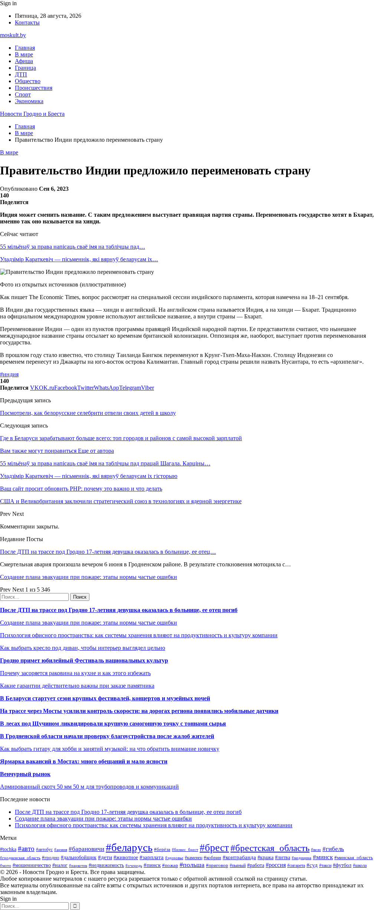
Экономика (29, 101)
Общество (27, 81)
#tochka (8, 849)
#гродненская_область (20, 857)
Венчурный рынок (25, 774)
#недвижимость (106, 865)
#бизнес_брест (185, 849)
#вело (316, 849)
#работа (255, 865)
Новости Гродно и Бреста (32, 114)
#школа (360, 865)
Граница (25, 68)
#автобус (44, 849)
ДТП (21, 74)
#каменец (193, 857)
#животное (126, 857)
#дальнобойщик (78, 857)
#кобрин (212, 857)
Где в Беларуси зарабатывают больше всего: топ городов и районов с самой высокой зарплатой (121, 438)
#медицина (301, 857)
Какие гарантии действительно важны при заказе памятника (77, 685)
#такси (325, 865)
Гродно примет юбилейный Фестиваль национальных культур (84, 660)
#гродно (50, 857)
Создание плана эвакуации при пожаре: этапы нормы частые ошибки (88, 577)
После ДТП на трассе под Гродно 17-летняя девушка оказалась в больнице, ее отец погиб (119, 610)
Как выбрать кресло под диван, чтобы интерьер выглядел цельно (82, 648)
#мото (5, 865)
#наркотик (78, 865)
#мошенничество (32, 865)
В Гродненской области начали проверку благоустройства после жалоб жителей (107, 736)
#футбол (342, 865)
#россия (276, 865)
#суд (312, 865)
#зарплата (152, 857)
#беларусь (129, 847)
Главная (25, 48)
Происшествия (33, 88)
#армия (60, 850)
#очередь (133, 865)
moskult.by (13, 35)
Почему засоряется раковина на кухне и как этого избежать (75, 673)
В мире (24, 54)
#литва (282, 857)
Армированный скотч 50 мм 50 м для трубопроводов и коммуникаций (89, 786)
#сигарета (296, 865)
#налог (60, 865)
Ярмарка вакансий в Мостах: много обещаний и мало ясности (83, 761)
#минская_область (353, 857)
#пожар (170, 865)
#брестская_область (269, 847)
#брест (214, 847)
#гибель (333, 848)
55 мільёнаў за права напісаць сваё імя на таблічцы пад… (72, 246)
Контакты (27, 22)
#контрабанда (239, 857)
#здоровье (174, 857)
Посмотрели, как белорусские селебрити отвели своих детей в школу (88, 413)
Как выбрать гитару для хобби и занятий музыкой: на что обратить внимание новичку (109, 749)
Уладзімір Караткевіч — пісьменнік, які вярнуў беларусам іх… (79, 259)
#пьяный (238, 865)
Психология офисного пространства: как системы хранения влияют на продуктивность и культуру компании (139, 635)
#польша (192, 864)
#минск (323, 857)
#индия (9, 374)
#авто (26, 848)
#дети (105, 857)
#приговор (217, 865)
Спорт (23, 94)
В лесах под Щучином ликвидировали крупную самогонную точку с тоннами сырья (113, 723)
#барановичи (86, 848)
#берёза (162, 849)
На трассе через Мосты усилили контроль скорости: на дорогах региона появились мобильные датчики (139, 711)
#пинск (152, 865)
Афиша (24, 61)
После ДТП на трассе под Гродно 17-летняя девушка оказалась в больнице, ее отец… (108, 552)
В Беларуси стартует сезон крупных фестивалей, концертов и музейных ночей (105, 698)
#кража (265, 857)
